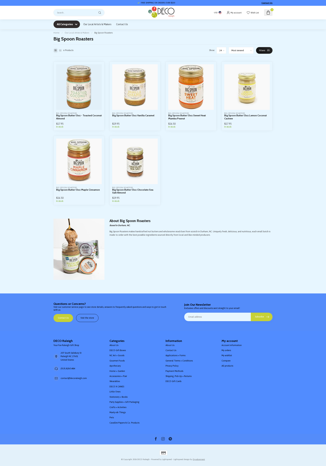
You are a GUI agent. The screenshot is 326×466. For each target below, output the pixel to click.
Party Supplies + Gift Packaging (124, 402)
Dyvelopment (199, 459)
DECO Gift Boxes (118, 350)
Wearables (115, 381)
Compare (226, 360)
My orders (226, 350)
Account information (232, 345)
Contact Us (267, 3)
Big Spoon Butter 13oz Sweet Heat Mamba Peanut (187, 117)
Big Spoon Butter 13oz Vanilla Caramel (133, 115)
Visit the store (87, 318)
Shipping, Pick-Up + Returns (179, 376)
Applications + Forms (175, 355)
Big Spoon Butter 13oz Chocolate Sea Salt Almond (132, 191)
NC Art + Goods (117, 355)
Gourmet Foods (117, 360)
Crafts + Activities (118, 407)
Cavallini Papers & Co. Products (124, 422)
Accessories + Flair (118, 376)
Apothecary (115, 366)
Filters (262, 50)
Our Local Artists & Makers (97, 24)
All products (227, 366)
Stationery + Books (119, 397)
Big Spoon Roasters (103, 32)
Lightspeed (167, 459)
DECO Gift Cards (173, 381)
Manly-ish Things (118, 412)
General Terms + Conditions (179, 360)
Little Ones (115, 391)
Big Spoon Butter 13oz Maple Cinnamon (78, 189)
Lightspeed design (182, 459)
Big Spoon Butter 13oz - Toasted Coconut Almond (79, 117)
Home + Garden (117, 371)
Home (56, 32)
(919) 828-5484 (68, 368)
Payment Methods (174, 371)
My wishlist (227, 355)
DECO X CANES (117, 386)
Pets (112, 417)
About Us (114, 345)
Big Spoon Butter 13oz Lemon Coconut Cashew (245, 117)
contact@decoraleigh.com (74, 378)
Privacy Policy (172, 366)
